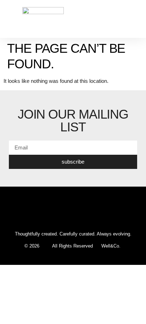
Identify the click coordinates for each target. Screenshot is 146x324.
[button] (134, 19)
